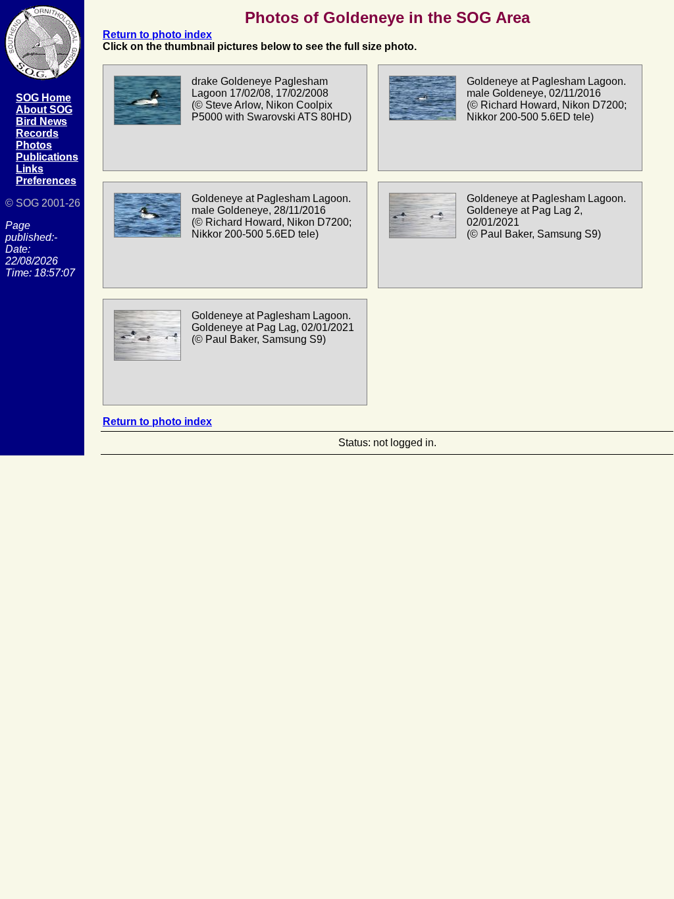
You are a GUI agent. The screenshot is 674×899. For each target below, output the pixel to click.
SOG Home (43, 97)
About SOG (44, 109)
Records (37, 133)
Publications (47, 157)
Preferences (46, 180)
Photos (34, 145)
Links (29, 168)
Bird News (41, 121)
